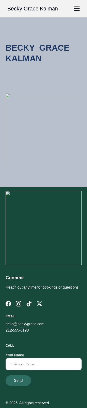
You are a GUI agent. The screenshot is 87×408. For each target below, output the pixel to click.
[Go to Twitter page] (39, 303)
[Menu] (77, 9)
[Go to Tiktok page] (29, 303)
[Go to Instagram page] (18, 303)
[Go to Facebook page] (8, 303)
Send (18, 380)
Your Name (15, 355)
